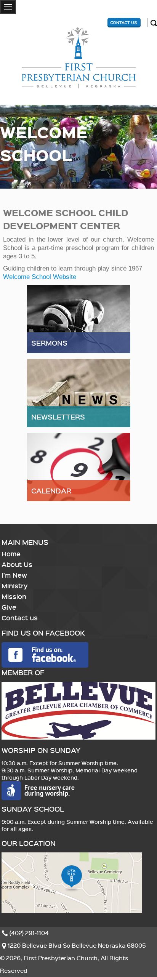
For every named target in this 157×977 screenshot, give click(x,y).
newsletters (58, 416)
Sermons (49, 343)
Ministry (15, 585)
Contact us (20, 617)
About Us (17, 564)
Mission (14, 596)
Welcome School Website (39, 276)
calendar (51, 490)
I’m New (14, 575)
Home (11, 553)
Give (9, 607)
